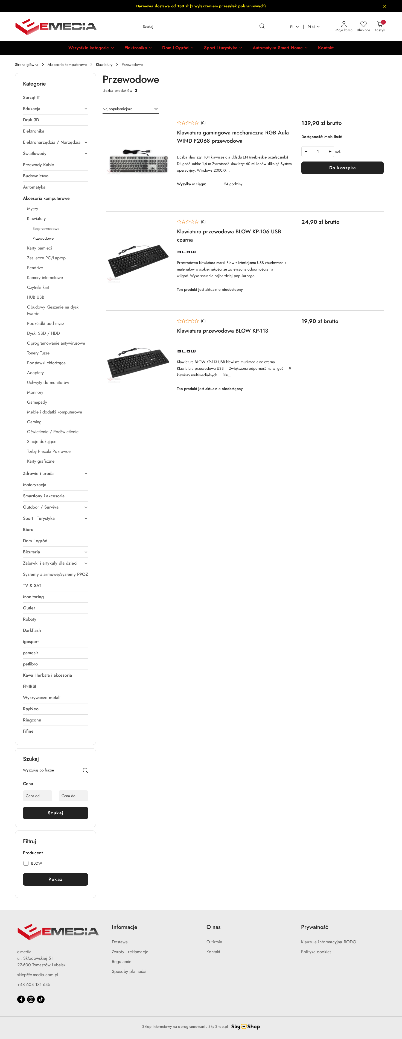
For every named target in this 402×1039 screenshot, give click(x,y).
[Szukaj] (85, 771)
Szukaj (55, 813)
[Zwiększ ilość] (330, 151)
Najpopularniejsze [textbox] (117, 108)
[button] (91, 48)
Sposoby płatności (129, 971)
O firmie (214, 942)
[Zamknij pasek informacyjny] (384, 6)
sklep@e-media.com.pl (37, 975)
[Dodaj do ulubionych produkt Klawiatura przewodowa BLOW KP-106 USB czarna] (164, 224)
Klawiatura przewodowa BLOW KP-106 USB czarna (229, 236)
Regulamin (121, 961)
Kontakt (213, 952)
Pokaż (55, 879)
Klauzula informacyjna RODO (328, 942)
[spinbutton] (318, 151)
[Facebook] (21, 999)
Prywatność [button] (314, 927)
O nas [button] (213, 927)
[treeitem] (55, 97)
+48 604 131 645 (33, 984)
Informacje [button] (124, 927)
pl (292, 27)
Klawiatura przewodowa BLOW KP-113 (222, 331)
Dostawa (120, 942)
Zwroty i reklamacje (130, 952)
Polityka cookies (316, 952)
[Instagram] (31, 999)
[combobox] (131, 109)
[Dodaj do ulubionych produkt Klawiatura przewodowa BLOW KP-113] (164, 323)
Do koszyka (342, 168)
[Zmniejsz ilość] (306, 151)
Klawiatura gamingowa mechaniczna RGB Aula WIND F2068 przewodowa (233, 137)
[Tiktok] (41, 999)
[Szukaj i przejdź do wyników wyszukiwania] (262, 27)
